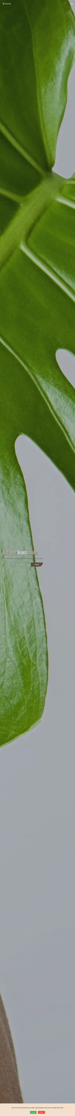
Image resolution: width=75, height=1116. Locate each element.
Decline (41, 1112)
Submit (37, 564)
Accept (33, 1112)
